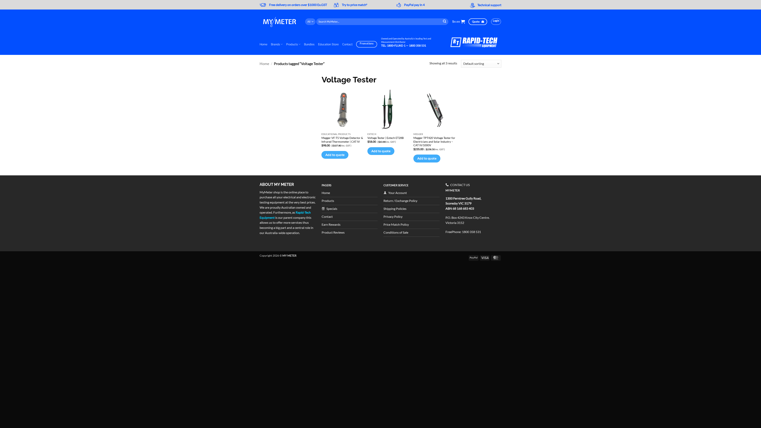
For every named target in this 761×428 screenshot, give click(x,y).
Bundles (309, 44)
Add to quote (335, 155)
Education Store (328, 44)
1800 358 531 (471, 232)
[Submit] (444, 21)
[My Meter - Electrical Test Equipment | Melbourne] (279, 22)
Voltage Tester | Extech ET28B (385, 137)
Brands (275, 44)
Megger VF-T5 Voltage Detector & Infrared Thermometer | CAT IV (342, 139)
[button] (458, 21)
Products (292, 44)
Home (263, 44)
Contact (347, 44)
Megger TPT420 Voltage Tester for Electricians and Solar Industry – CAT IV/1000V (434, 141)
